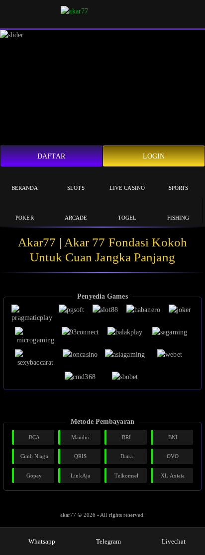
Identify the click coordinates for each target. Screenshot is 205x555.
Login (154, 156)
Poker (24, 218)
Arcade (76, 218)
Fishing (178, 218)
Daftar (51, 156)
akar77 (69, 515)
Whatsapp (42, 541)
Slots (76, 188)
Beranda (24, 188)
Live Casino (127, 188)
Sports (179, 188)
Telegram (108, 541)
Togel (127, 218)
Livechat (174, 541)
